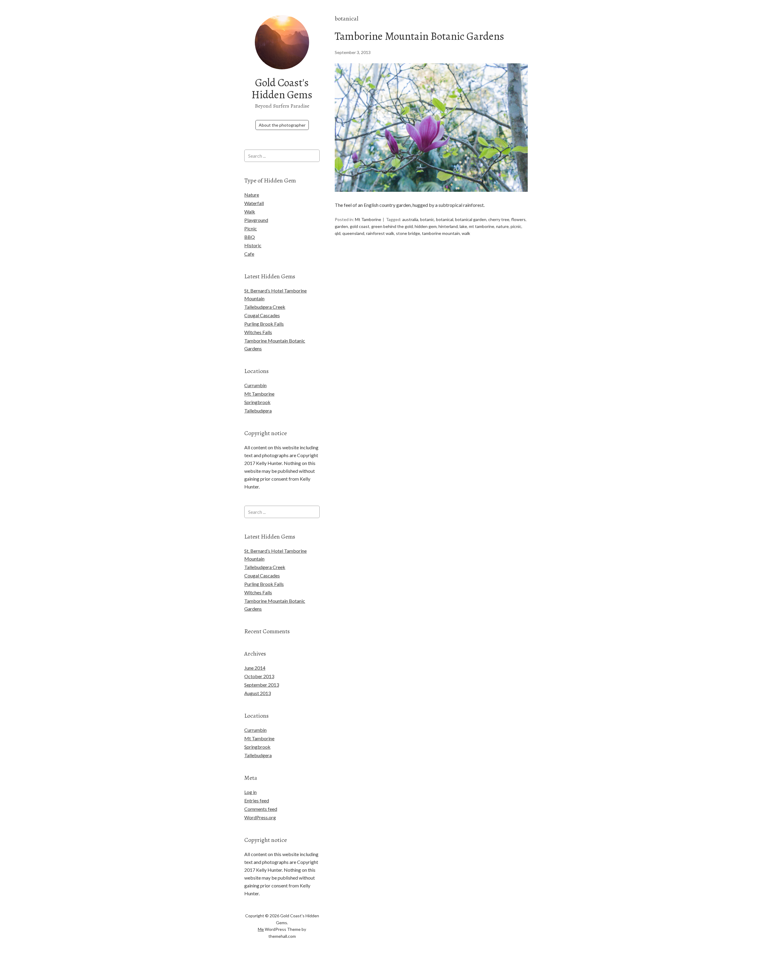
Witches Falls (258, 332)
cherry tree (498, 219)
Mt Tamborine (368, 219)
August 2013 (257, 693)
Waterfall (254, 203)
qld (337, 233)
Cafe (249, 254)
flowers (518, 219)
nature (502, 226)
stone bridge (408, 233)
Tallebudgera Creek (264, 307)
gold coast (359, 226)
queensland (353, 233)
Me (261, 929)
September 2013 (261, 685)
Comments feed (260, 809)
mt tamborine (481, 226)
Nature (251, 195)
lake (463, 226)
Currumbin (255, 385)
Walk (249, 211)
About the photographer (282, 125)
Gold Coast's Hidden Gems (282, 88)
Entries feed (256, 800)
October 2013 (259, 676)
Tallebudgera (258, 410)
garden (341, 226)
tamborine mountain (441, 233)
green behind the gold (392, 226)
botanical (444, 219)
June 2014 (254, 668)
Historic (252, 245)
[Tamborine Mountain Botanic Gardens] (431, 197)
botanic (427, 219)
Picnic (250, 228)
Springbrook (257, 402)
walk (466, 233)
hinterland (448, 226)
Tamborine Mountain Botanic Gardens (419, 36)
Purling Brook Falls (264, 324)
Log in (250, 792)
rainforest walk (380, 233)
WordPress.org (260, 817)
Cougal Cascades (262, 315)
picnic (516, 226)
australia (410, 219)
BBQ (249, 237)
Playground (256, 220)
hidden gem (426, 226)
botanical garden (470, 219)
